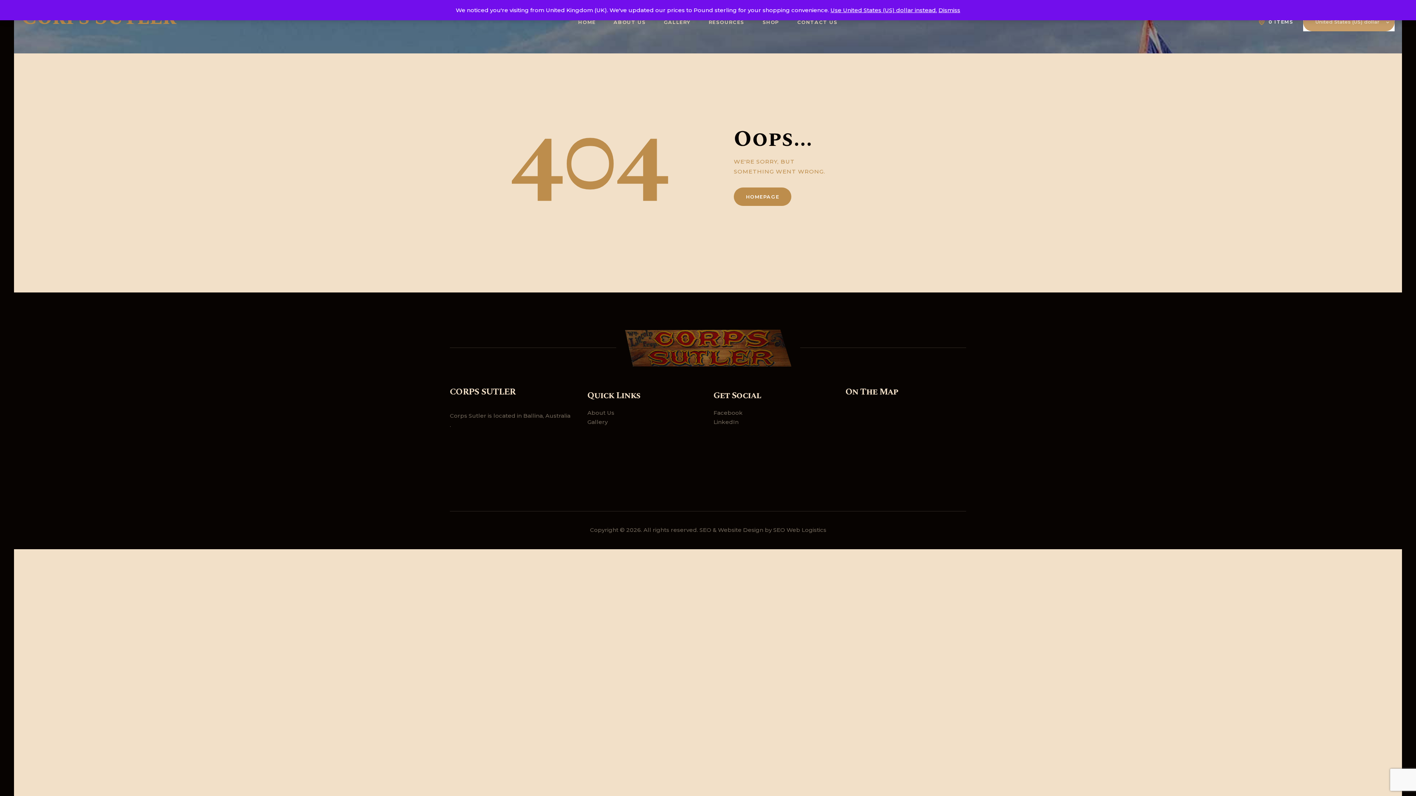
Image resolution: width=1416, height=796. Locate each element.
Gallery (597, 421)
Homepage (763, 197)
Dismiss (949, 10)
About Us (600, 412)
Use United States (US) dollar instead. (883, 10)
